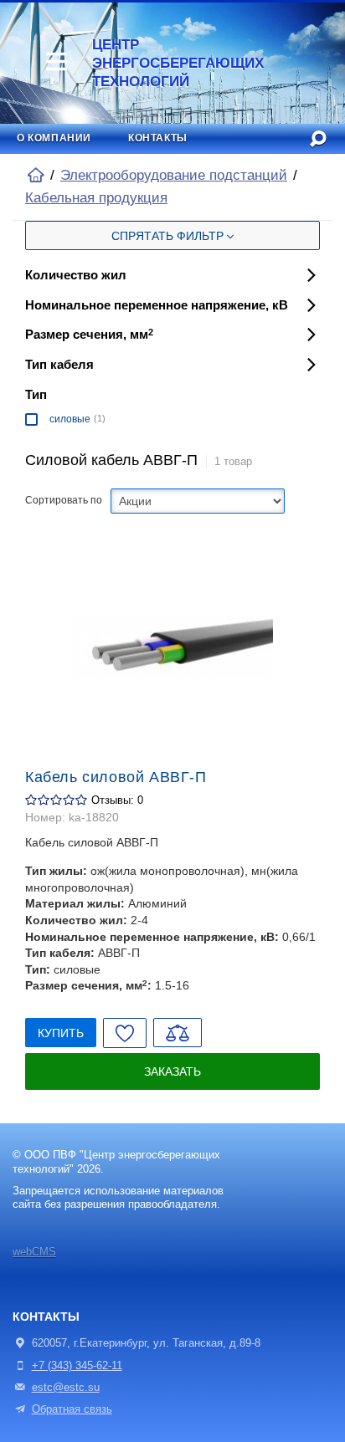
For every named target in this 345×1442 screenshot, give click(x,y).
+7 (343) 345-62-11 (77, 1366)
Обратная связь (72, 1409)
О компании (54, 138)
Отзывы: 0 (117, 800)
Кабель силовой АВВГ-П (116, 777)
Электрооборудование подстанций (173, 175)
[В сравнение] (177, 1032)
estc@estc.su (66, 1387)
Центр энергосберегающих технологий (170, 63)
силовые (69, 419)
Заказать (172, 1071)
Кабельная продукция (96, 198)
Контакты (158, 138)
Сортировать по (63, 500)
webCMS (34, 1252)
